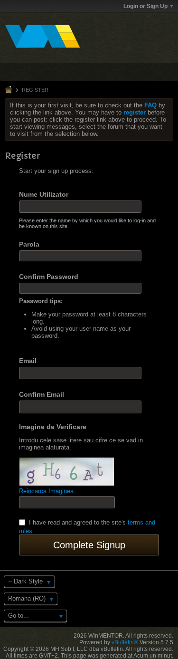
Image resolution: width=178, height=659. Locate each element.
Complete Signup (89, 545)
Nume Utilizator (43, 194)
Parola (29, 244)
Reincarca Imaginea (46, 491)
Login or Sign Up (145, 6)
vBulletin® (125, 642)
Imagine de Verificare (52, 426)
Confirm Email (41, 394)
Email (28, 360)
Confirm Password (48, 276)
